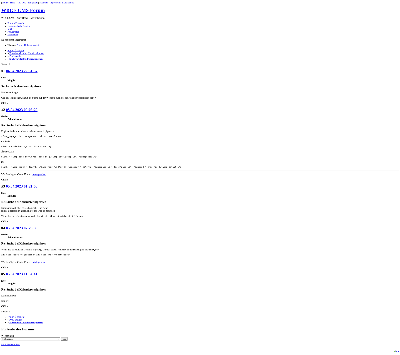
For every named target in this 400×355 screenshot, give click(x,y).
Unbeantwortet (31, 45)
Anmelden (13, 34)
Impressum (55, 2)
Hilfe (12, 2)
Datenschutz (68, 2)
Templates (33, 2)
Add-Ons (21, 2)
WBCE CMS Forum (23, 10)
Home (5, 2)
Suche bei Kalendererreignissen (26, 59)
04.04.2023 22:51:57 (22, 71)
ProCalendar (15, 56)
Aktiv (19, 45)
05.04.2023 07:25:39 (22, 228)
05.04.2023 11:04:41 (21, 274)
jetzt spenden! (39, 174)
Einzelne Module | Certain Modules (26, 53)
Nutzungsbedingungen (19, 26)
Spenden (43, 2)
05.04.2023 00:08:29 (22, 110)
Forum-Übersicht (16, 23)
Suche (11, 29)
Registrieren (13, 31)
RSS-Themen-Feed (10, 344)
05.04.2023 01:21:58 (22, 186)
